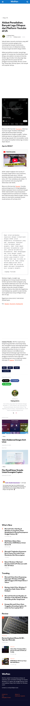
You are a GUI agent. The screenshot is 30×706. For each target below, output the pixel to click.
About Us (17, 694)
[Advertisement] (15, 9)
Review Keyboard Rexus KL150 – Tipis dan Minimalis (13, 639)
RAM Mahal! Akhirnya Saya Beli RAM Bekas (18, 661)
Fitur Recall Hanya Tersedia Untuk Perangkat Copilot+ (12, 471)
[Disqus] (15, 499)
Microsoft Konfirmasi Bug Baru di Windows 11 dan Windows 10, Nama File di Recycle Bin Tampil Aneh (16, 597)
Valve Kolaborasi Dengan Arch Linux (14, 441)
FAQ (3, 696)
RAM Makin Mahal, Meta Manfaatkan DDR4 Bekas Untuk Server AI (15, 542)
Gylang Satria (10, 35)
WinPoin (14, 1)
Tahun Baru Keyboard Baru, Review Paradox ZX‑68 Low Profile (18, 650)
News (4, 18)
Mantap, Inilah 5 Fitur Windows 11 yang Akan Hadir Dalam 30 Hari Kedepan (15, 589)
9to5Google (19, 304)
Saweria (11, 360)
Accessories (4, 635)
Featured (12, 646)
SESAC (10, 367)
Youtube (16, 367)
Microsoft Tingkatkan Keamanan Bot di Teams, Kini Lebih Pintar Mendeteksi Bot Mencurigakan (15, 553)
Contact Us (4, 694)
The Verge (19, 129)
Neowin (18, 186)
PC (7, 18)
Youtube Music (6, 370)
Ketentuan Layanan (20, 696)
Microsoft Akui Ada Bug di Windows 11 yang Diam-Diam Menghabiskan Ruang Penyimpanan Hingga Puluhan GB (16, 531)
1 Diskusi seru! (17, 37)
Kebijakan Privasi (6, 697)
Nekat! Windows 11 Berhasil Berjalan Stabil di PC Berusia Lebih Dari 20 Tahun (16, 563)
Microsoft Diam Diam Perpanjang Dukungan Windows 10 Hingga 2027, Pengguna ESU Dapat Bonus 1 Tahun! (16, 579)
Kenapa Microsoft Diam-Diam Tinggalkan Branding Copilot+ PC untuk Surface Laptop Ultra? (15, 606)
